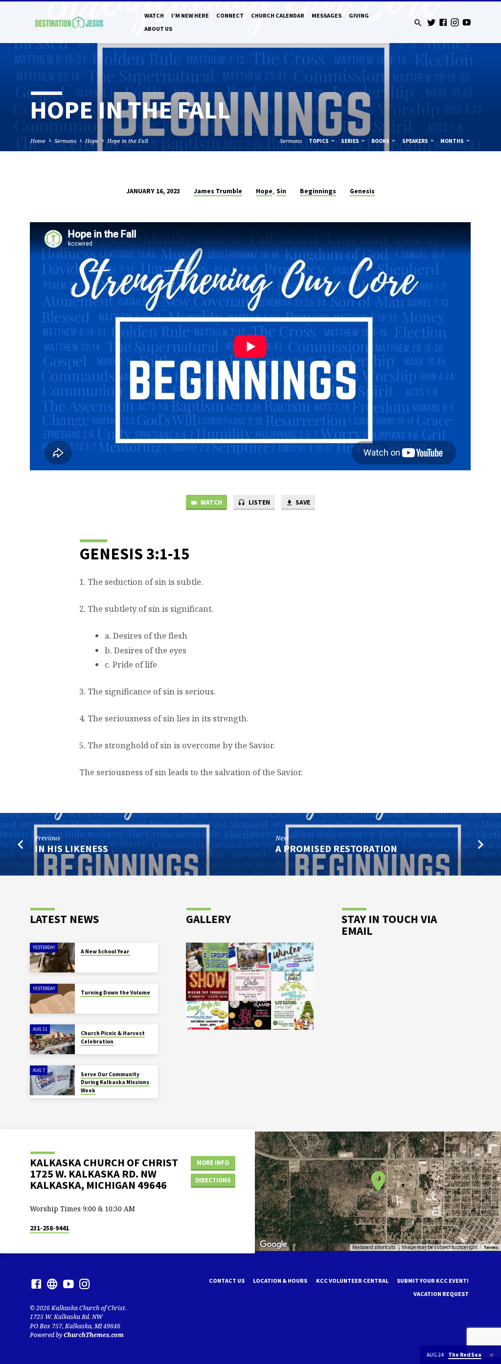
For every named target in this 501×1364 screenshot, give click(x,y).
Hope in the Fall (127, 140)
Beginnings (318, 191)
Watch (154, 15)
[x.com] (52, 1284)
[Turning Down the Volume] (52, 999)
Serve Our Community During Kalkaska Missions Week (115, 1082)
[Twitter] (431, 22)
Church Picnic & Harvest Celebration (113, 1037)
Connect (230, 15)
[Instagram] (454, 22)
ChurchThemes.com (94, 1335)
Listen (258, 502)
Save (302, 502)
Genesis (362, 191)
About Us (158, 28)
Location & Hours (280, 1280)
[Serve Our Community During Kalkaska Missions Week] (52, 1080)
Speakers (415, 141)
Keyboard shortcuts (374, 1247)
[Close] (492, 1355)
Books (380, 141)
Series (350, 141)
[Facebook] (443, 22)
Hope (91, 140)
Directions (212, 1180)
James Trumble (218, 191)
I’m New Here (190, 15)
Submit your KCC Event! (433, 1280)
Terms (490, 1247)
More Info (213, 1162)
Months (452, 141)
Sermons (65, 140)
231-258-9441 (49, 1228)
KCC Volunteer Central (352, 1280)
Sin (281, 191)
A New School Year (105, 951)
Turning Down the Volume (115, 992)
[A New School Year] (52, 957)
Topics (319, 141)
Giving (359, 15)
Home (38, 140)
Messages (327, 15)
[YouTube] (466, 22)
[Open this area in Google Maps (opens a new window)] (273, 1244)
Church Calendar (277, 15)
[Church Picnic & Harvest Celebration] (52, 1039)
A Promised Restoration (336, 848)
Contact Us (227, 1280)
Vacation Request (441, 1293)
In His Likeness (71, 848)
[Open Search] (418, 22)
